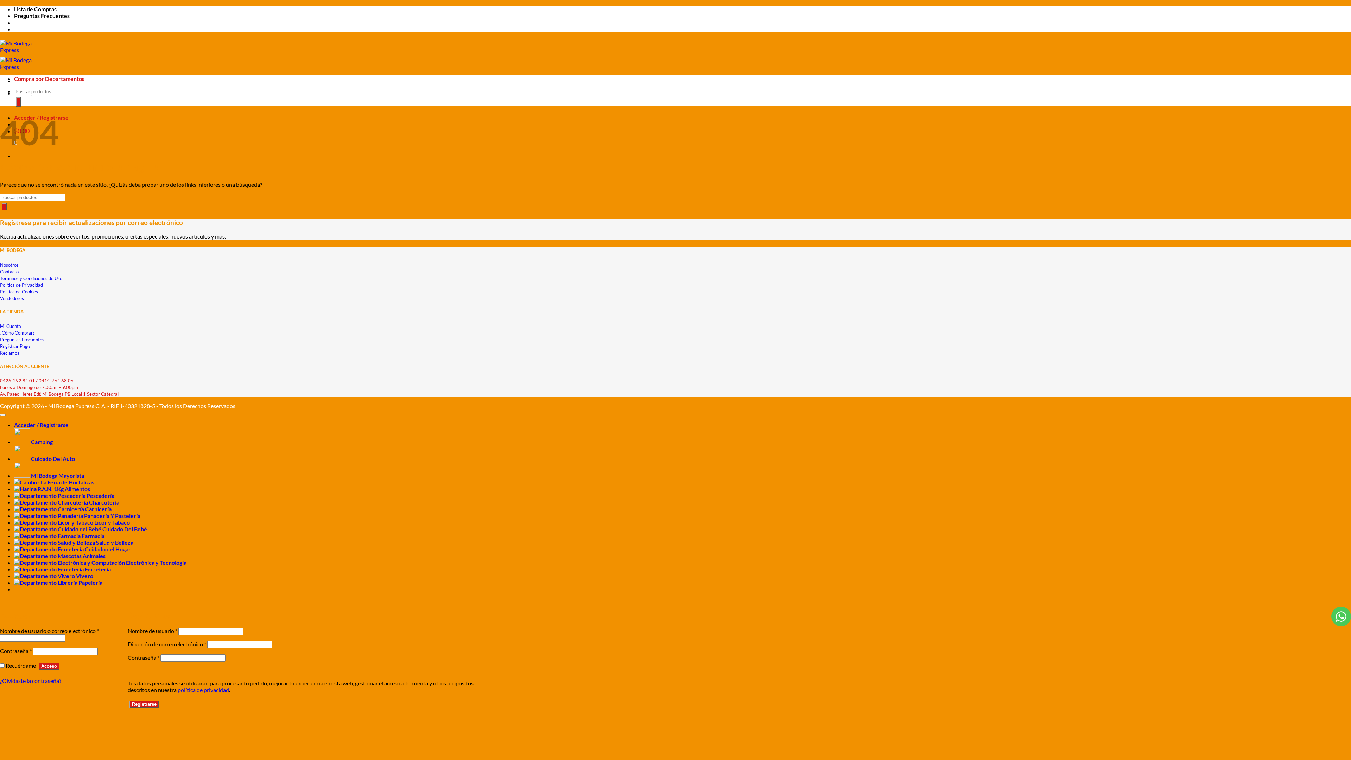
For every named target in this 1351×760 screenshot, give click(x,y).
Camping (42, 441)
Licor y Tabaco (112, 522)
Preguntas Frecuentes (42, 15)
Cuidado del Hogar (108, 549)
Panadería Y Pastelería (112, 515)
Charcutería (104, 502)
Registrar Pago (15, 346)
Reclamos (9, 353)
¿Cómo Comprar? (17, 333)
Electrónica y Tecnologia (156, 562)
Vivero (84, 575)
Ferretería (98, 569)
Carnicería (98, 509)
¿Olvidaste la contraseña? (30, 680)
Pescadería (100, 495)
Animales (94, 555)
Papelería (90, 582)
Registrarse (144, 704)
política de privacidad (203, 689)
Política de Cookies (19, 291)
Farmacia (93, 535)
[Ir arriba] (3, 415)
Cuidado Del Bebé (124, 529)
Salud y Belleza (114, 542)
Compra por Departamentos (49, 78)
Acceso (49, 666)
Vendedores (12, 298)
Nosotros (9, 265)
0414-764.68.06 (56, 381)
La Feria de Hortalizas (67, 482)
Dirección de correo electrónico (167, 644)
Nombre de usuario (152, 630)
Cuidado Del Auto (53, 458)
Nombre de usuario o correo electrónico (49, 630)
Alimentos (77, 489)
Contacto (9, 271)
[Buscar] (18, 100)
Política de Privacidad (21, 285)
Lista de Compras (35, 9)
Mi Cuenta (10, 326)
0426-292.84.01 (17, 381)
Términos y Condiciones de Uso (31, 278)
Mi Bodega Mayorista (57, 475)
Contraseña (16, 650)
